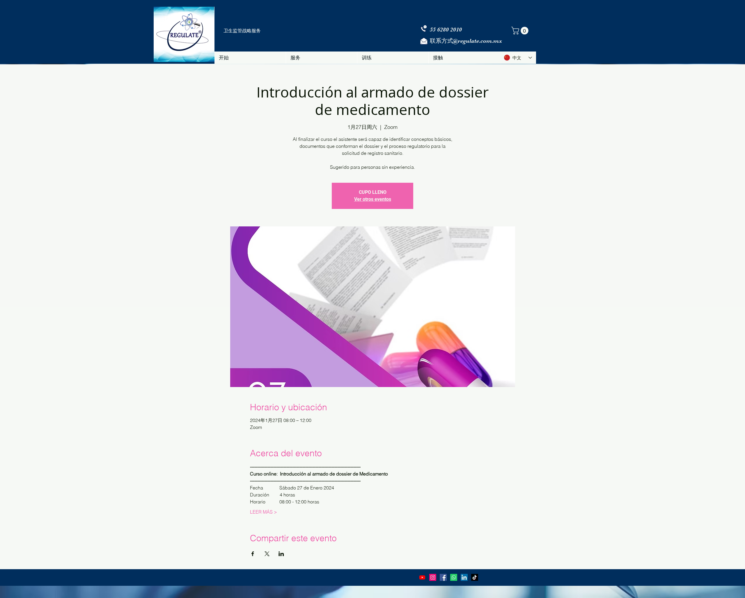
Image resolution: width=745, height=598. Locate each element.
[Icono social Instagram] (432, 577)
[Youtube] (422, 577)
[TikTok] (474, 577)
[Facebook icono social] (443, 577)
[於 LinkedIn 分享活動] (281, 553)
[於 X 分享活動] (267, 553)
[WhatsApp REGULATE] (453, 577)
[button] (520, 31)
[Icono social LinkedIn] (464, 577)
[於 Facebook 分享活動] (253, 553)
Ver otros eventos (372, 199)
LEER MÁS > (263, 512)
